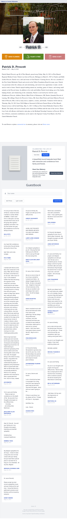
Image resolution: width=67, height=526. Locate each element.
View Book (36, 155)
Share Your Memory (56, 173)
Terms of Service (38, 511)
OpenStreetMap (35, 513)
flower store (46, 124)
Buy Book (45, 155)
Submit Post (57, 201)
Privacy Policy (29, 511)
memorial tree (22, 124)
